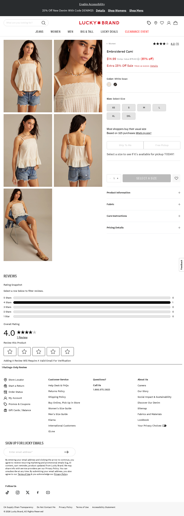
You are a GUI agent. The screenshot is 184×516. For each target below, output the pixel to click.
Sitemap (142, 408)
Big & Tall (87, 31)
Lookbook (143, 419)
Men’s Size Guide (58, 414)
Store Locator (16, 379)
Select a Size (146, 178)
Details (100, 10)
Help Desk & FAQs (58, 385)
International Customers (62, 425)
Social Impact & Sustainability (154, 396)
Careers (142, 385)
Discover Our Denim (149, 402)
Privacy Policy (60, 474)
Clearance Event (137, 31)
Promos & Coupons (19, 404)
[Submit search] (44, 22)
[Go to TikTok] (7, 492)
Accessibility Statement (103, 507)
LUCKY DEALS (109, 31)
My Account (15, 398)
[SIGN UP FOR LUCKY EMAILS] (66, 452)
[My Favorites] (162, 23)
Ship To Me (125, 145)
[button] (176, 23)
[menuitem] (39, 33)
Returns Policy (56, 391)
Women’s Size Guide (59, 408)
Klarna (52, 419)
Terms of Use (24, 474)
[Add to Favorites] (176, 178)
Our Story (143, 391)
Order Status (16, 391)
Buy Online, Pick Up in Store (64, 402)
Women (56, 31)
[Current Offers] (149, 23)
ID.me (51, 431)
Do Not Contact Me (46, 507)
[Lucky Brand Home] (99, 23)
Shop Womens (117, 10)
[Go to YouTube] (48, 492)
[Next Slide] (176, 10)
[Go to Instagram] (17, 492)
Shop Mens (136, 10)
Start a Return (16, 385)
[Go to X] (28, 492)
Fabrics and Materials (150, 414)
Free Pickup (162, 145)
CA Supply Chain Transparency (18, 507)
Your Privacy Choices (149, 425)
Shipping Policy (57, 396)
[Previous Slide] (7, 10)
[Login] (169, 23)
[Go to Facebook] (38, 492)
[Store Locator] (155, 23)
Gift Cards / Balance (20, 410)
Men (70, 31)
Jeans (39, 31)
